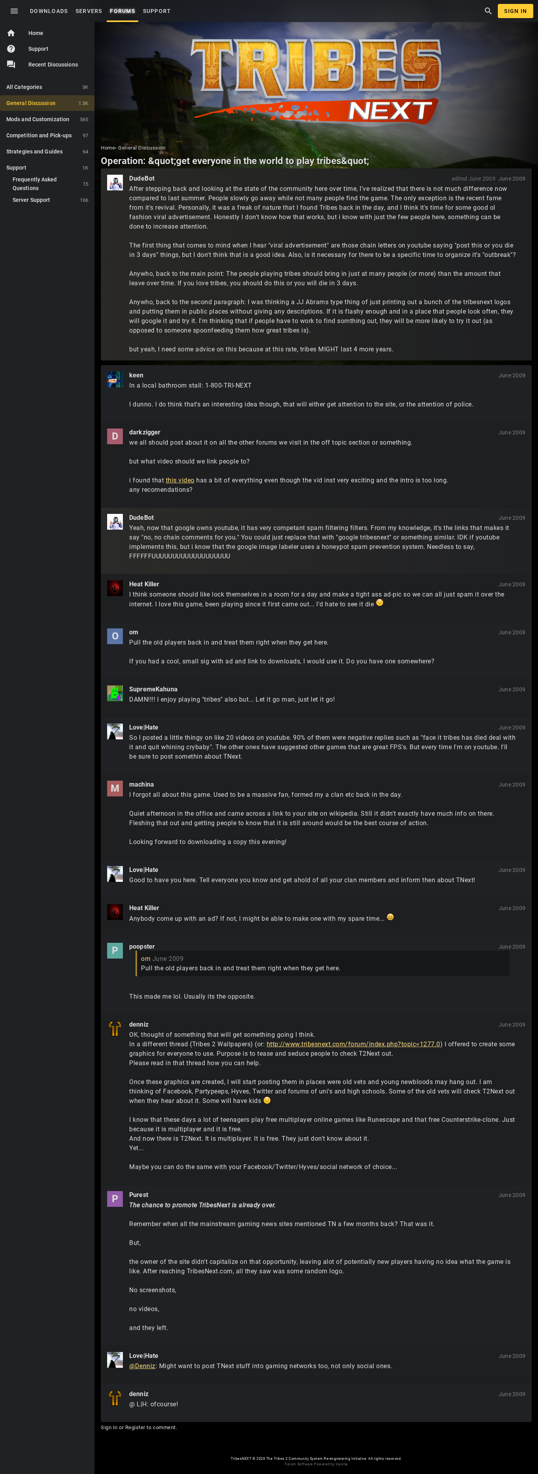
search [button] (488, 11)
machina (141, 784)
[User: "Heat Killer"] (115, 588)
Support (27, 49)
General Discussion (47, 103)
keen (136, 375)
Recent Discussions (53, 64)
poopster (142, 946)
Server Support (50, 200)
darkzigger (145, 432)
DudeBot (142, 178)
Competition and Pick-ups (47, 135)
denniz (138, 1024)
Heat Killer (144, 584)
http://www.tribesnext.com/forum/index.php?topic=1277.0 (353, 1044)
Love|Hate (143, 727)
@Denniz (142, 1366)
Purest (138, 1195)
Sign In (515, 11)
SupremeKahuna (153, 689)
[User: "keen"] (115, 379)
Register (135, 1427)
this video (180, 480)
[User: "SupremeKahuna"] (115, 693)
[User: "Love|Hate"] (115, 731)
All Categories (47, 87)
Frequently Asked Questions (50, 183)
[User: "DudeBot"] (115, 182)
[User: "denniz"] (115, 1028)
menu (14, 11)
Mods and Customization (47, 119)
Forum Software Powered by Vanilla (316, 1464)
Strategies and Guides (47, 151)
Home (24, 33)
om (133, 632)
